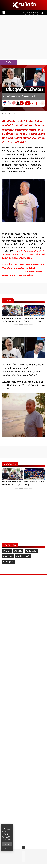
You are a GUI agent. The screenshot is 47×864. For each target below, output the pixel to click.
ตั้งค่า (7, 849)
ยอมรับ (6, 844)
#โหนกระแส (7, 556)
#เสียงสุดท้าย (8, 561)
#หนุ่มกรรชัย (31, 551)
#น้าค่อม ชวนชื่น (23, 556)
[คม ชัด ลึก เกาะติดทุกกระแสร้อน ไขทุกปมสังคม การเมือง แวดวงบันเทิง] (23, 5)
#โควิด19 (7, 551)
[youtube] (33, 12)
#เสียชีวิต (18, 551)
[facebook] (25, 12)
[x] (29, 12)
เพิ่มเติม (7, 840)
